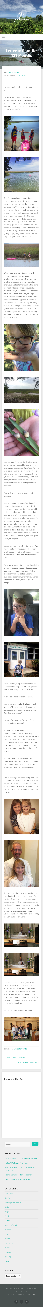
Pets (6, 1234)
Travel (7, 1261)
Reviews (8, 1252)
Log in (34, 1294)
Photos (7, 1239)
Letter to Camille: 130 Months (15, 1058)
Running (8, 1257)
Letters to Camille (20, 1049)
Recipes (8, 1248)
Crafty (7, 1207)
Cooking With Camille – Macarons (18, 1179)
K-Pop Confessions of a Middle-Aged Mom (21, 1158)
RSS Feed (26, 1294)
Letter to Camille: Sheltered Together (18, 1175)
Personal (8, 1230)
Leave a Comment (13, 73)
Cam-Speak (9, 1194)
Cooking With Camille (13, 1203)
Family (7, 1216)
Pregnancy (9, 1243)
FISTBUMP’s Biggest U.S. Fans (16, 1163)
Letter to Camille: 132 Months (27, 1062)
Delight (7, 1212)
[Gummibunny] (21, 17)
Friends (7, 1221)
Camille (7, 1198)
